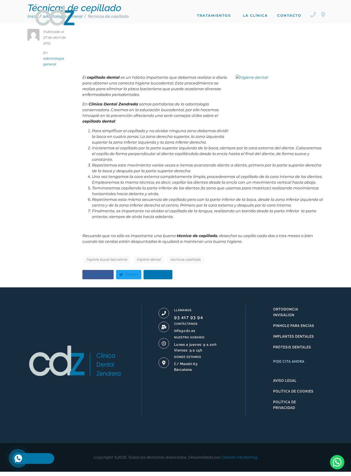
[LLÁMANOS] (164, 313)
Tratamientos (214, 15)
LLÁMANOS (182, 310)
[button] (337, 462)
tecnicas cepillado (185, 259)
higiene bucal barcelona (107, 259)
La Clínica (255, 15)
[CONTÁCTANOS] (164, 327)
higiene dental (149, 259)
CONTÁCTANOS (185, 324)
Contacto (289, 15)
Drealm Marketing (239, 457)
